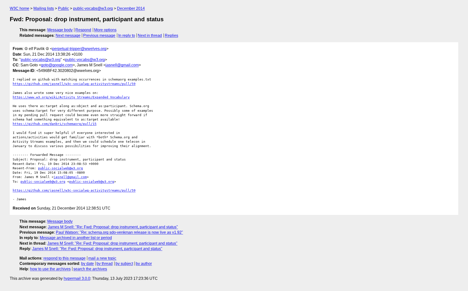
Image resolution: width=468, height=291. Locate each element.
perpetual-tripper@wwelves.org (79, 49)
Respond (83, 30)
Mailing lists (43, 8)
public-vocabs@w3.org (93, 8)
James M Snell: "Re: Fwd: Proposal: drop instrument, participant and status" (113, 227)
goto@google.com (57, 65)
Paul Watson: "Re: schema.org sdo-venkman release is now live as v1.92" (119, 232)
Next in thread (150, 35)
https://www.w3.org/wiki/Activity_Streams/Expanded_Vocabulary (71, 97)
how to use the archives (50, 269)
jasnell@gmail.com (122, 65)
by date (87, 263)
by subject (124, 263)
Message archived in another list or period (76, 238)
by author (144, 263)
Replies (171, 35)
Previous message (99, 35)
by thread (105, 263)
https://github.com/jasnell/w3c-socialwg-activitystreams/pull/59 (74, 84)
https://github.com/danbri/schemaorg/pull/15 (55, 124)
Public (63, 8)
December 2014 (131, 8)
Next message (68, 35)
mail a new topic (102, 258)
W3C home (19, 8)
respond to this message (64, 258)
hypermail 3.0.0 (77, 278)
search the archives (90, 269)
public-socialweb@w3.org (60, 168)
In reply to (126, 35)
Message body (60, 30)
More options (105, 30)
